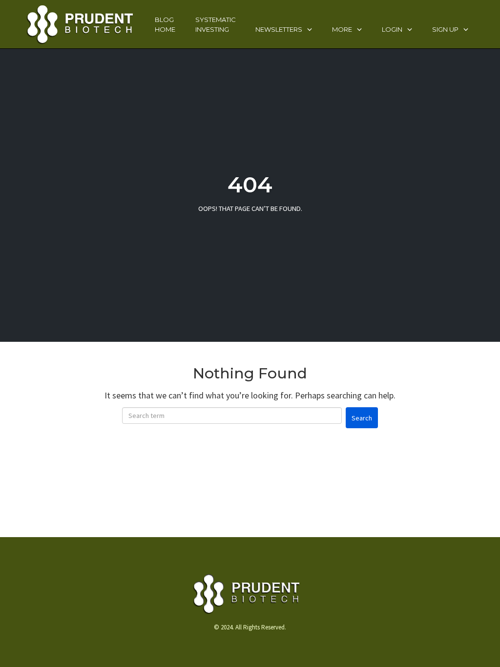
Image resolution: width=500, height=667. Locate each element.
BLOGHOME (165, 24)
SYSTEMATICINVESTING (215, 24)
